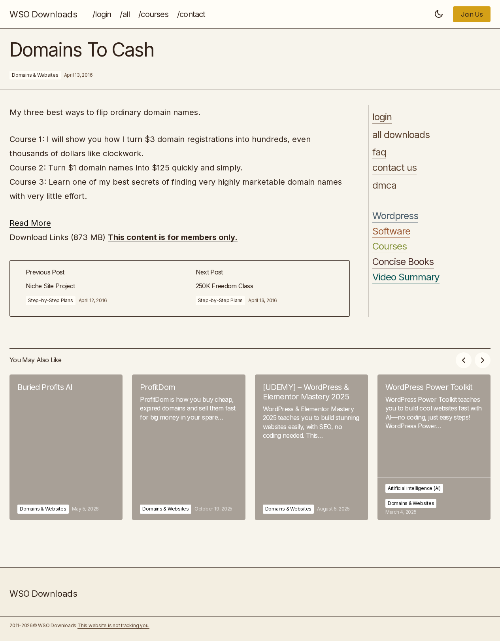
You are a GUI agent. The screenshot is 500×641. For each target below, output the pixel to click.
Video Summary (406, 277)
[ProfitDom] (188, 447)
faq (379, 152)
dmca (384, 185)
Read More (30, 223)
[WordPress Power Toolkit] (434, 447)
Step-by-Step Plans (50, 300)
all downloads (401, 134)
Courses (389, 246)
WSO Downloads (43, 14)
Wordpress (395, 215)
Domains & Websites (35, 75)
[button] (438, 14)
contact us (394, 167)
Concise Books (403, 261)
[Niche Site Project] (95, 288)
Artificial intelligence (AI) (414, 488)
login (382, 117)
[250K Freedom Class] (265, 288)
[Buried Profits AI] (66, 447)
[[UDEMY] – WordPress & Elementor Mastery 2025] (311, 447)
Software (391, 231)
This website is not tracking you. (113, 625)
